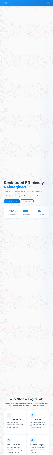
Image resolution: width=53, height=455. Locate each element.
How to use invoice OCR (37, 405)
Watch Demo (28, 201)
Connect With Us (12, 201)
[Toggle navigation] (48, 3)
